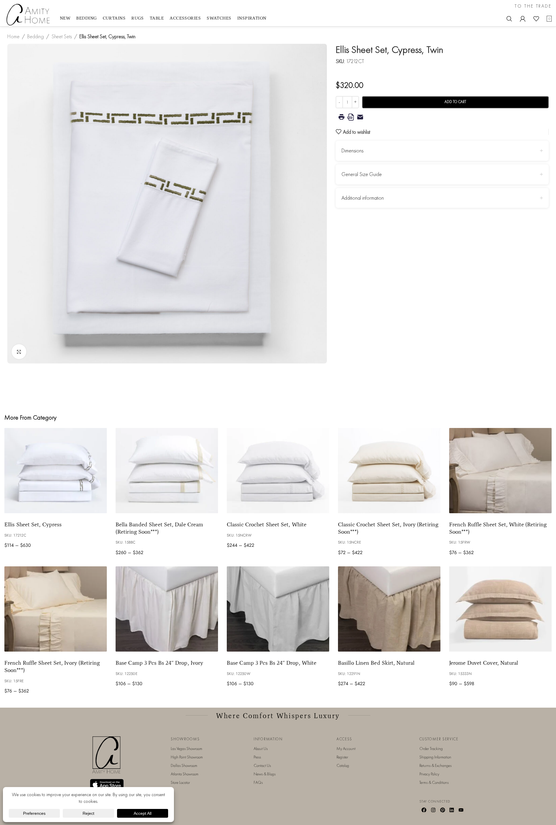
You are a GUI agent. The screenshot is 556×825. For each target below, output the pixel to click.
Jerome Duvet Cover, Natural (483, 662)
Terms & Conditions (434, 782)
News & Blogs (265, 774)
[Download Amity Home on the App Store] (107, 784)
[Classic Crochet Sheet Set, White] (278, 471)
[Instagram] (433, 809)
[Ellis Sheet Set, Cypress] (55, 471)
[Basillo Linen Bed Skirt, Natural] (389, 609)
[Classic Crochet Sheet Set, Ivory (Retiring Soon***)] (389, 471)
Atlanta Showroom (184, 774)
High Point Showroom (187, 757)
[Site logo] (29, 14)
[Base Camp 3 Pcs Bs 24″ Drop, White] (278, 609)
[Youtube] (461, 809)
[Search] (509, 19)
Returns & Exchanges (435, 765)
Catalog (343, 765)
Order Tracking (431, 748)
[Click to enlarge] (19, 351)
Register (342, 757)
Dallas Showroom (184, 765)
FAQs (258, 782)
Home (13, 36)
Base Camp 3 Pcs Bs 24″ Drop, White (271, 662)
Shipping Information (435, 757)
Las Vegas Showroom (186, 748)
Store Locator (180, 782)
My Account (346, 748)
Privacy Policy (429, 774)
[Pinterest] (442, 809)
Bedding (35, 36)
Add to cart (455, 101)
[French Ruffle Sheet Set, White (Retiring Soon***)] (500, 471)
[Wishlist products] (536, 19)
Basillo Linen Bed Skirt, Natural (376, 662)
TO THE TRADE (533, 6)
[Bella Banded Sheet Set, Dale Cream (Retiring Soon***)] (167, 471)
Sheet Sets (61, 36)
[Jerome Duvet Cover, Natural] (500, 609)
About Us (261, 748)
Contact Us (262, 765)
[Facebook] (424, 809)
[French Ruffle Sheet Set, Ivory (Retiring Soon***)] (55, 609)
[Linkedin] (451, 809)
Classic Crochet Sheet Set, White (266, 524)
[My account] (523, 19)
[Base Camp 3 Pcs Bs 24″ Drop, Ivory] (167, 609)
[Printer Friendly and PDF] (442, 117)
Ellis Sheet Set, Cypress (33, 524)
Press (257, 757)
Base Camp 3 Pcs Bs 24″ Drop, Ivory (159, 662)
